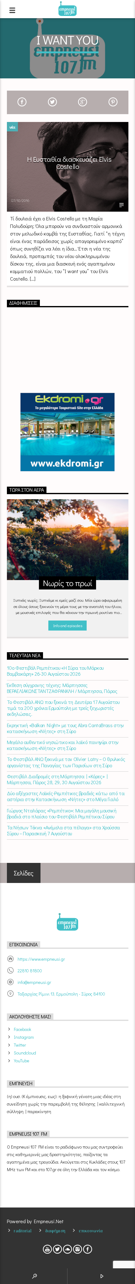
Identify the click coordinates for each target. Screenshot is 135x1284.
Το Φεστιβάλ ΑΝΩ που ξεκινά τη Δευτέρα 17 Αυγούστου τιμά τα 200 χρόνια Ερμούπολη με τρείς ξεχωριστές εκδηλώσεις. (63, 708)
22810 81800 (30, 971)
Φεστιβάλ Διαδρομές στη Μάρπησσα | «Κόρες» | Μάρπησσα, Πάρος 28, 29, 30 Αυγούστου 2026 (57, 779)
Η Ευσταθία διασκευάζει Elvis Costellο (69, 163)
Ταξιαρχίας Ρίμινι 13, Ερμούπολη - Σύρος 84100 (61, 994)
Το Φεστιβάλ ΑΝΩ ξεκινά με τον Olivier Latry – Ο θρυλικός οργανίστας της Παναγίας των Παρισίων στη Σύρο (66, 762)
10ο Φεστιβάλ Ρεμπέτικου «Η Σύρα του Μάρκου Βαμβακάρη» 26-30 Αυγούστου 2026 (55, 671)
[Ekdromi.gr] (67, 432)
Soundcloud (25, 1053)
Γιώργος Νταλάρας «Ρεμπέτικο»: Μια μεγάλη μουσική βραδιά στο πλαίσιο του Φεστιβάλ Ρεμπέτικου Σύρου (61, 813)
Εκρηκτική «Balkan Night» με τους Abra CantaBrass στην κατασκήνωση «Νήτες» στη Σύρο (65, 728)
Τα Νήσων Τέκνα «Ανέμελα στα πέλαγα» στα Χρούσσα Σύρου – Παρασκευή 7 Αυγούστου (63, 830)
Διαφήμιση (55, 1230)
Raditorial (22, 1230)
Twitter (20, 1045)
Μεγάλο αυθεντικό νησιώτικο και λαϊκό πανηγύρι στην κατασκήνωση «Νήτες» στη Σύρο (63, 745)
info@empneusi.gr (34, 982)
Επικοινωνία (91, 1230)
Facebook (22, 1029)
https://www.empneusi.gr (41, 959)
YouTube (21, 1061)
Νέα (12, 126)
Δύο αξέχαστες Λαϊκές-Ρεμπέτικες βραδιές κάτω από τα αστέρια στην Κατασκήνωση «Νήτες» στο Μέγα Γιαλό (66, 796)
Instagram (24, 1037)
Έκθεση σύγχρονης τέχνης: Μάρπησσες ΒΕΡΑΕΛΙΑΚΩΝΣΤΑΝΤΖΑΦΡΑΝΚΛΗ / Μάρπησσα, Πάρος (62, 688)
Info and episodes (67, 625)
